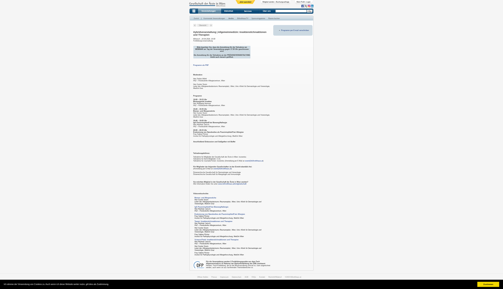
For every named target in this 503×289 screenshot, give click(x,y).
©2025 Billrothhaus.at (293, 277)
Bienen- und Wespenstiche (205, 198)
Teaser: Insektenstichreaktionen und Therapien (213, 221)
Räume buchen (274, 18)
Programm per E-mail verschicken (295, 30)
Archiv (231, 18)
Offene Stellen (202, 277)
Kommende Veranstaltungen (214, 18)
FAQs (254, 277)
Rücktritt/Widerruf (275, 277)
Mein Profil (301, 2)
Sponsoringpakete (258, 18)
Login (308, 2)
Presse (214, 277)
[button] (109, 284)
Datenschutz (236, 277)
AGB (246, 277)
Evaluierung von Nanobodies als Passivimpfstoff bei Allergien (220, 214)
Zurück (196, 18)
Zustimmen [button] (488, 284)
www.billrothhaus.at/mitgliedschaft (232, 184)
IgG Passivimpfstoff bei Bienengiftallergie (211, 207)
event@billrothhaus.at (254, 161)
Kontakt (262, 277)
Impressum (224, 277)
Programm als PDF (201, 65)
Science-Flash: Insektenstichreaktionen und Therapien (217, 240)
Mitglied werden (268, 2)
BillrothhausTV (242, 18)
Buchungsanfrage (282, 2)
